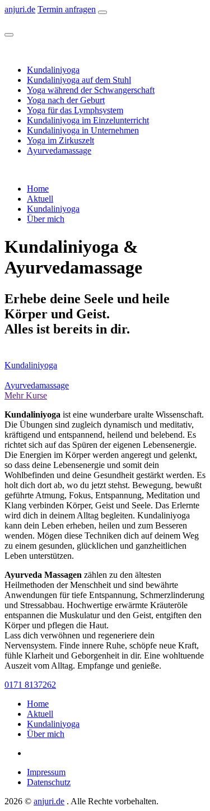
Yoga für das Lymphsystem (75, 110)
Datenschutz (49, 782)
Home (38, 188)
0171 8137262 (30, 684)
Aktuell (40, 198)
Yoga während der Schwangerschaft (91, 90)
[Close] (8, 34)
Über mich (45, 219)
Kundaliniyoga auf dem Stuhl (79, 80)
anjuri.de (19, 9)
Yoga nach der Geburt (66, 100)
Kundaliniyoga (53, 70)
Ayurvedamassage (59, 150)
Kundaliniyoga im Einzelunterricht (88, 120)
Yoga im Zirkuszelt (60, 140)
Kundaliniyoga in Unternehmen (83, 130)
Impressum (46, 772)
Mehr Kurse (25, 395)
